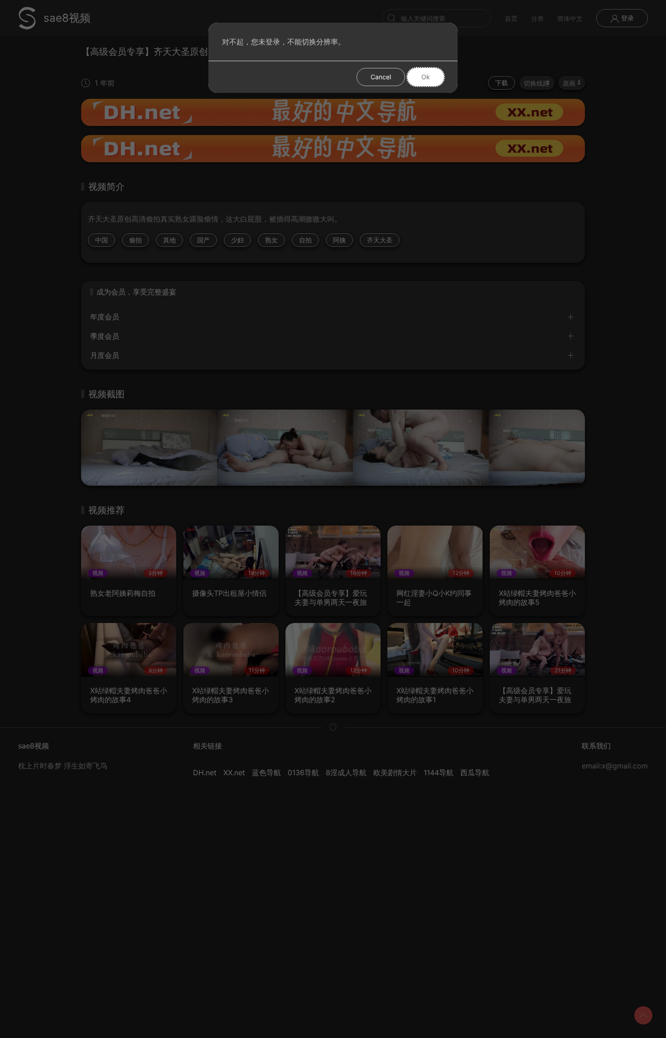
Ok (425, 77)
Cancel (381, 77)
